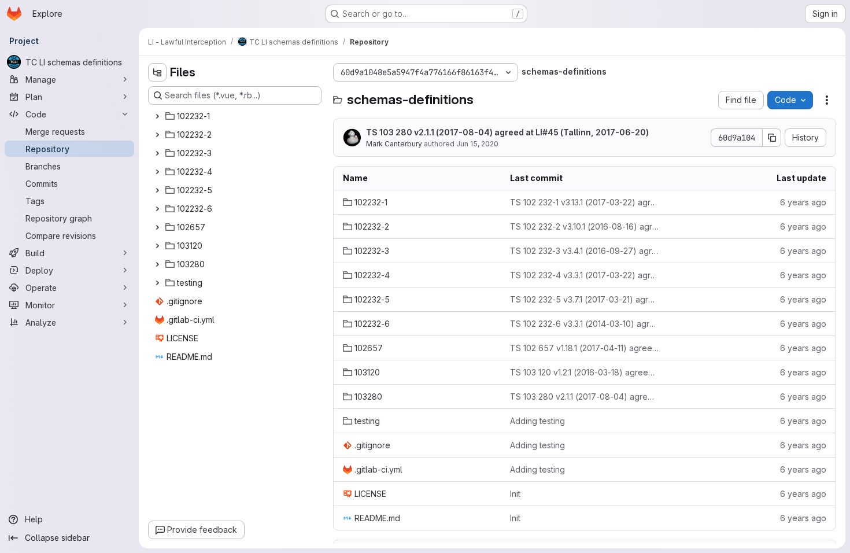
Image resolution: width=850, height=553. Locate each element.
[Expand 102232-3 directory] (157, 153)
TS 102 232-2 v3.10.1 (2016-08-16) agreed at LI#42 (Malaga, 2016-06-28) (584, 226)
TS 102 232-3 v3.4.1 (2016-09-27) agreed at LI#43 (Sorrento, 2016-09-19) (584, 251)
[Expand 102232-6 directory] (157, 209)
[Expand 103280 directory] (157, 264)
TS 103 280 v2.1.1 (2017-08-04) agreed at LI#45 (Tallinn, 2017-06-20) (507, 132)
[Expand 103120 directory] (157, 246)
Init (515, 494)
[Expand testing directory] (157, 283)
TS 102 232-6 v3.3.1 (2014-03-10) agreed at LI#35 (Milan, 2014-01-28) (584, 324)
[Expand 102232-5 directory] (157, 190)
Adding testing (537, 421)
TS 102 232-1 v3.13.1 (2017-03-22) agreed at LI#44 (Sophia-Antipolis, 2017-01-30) (584, 202)
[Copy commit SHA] (772, 137)
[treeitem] (235, 116)
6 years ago (803, 202)
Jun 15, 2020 (477, 143)
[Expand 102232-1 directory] (157, 116)
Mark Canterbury (394, 143)
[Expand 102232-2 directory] (157, 135)
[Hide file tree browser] (157, 72)
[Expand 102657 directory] (157, 227)
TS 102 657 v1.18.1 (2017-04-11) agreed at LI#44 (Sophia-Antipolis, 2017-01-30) (584, 348)
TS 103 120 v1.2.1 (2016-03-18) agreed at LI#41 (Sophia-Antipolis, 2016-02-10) (584, 372)
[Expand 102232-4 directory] (157, 172)
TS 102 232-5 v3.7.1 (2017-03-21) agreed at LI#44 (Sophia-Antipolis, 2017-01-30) (584, 299)
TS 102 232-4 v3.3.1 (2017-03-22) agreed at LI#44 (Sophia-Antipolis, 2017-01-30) (584, 275)
